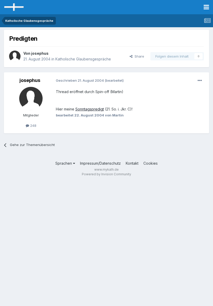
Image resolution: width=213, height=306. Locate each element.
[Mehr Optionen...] (200, 81)
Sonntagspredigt (89, 109)
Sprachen (64, 163)
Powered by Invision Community (106, 174)
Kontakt (132, 163)
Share (138, 56)
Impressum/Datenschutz (100, 163)
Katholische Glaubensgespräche (83, 59)
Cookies (150, 163)
